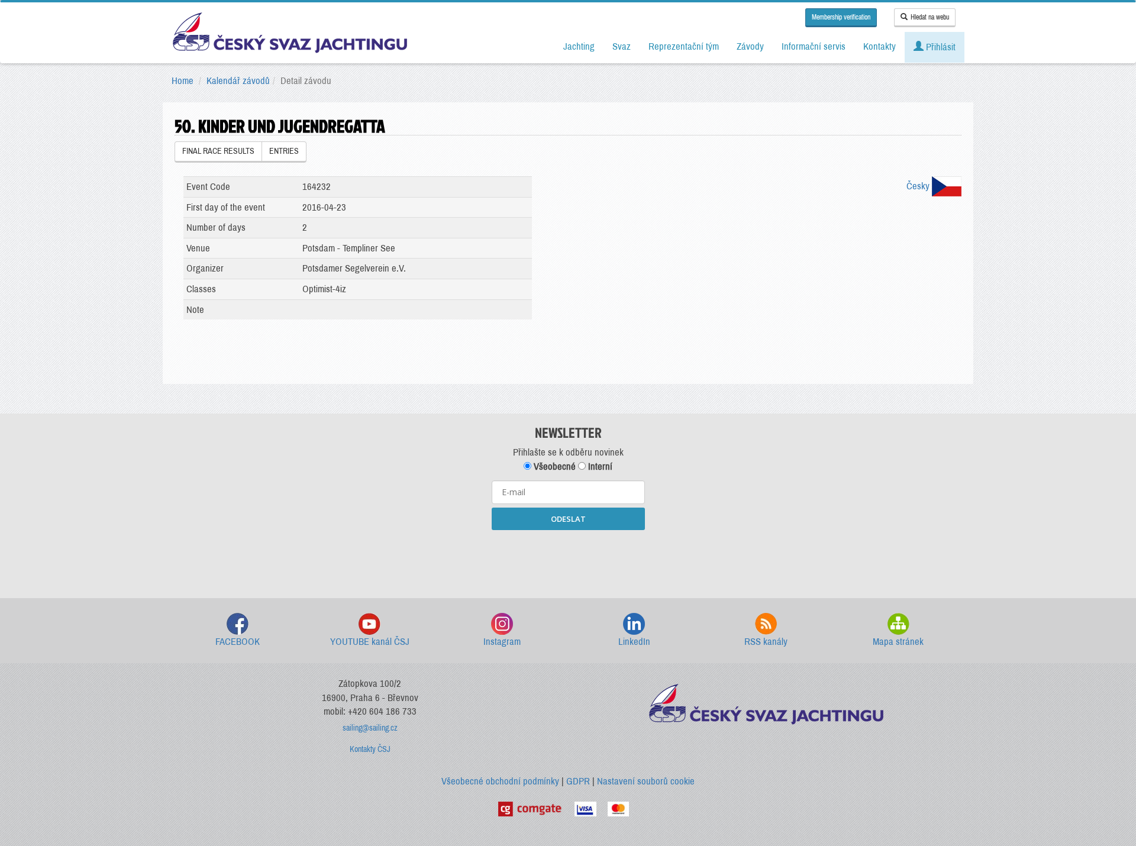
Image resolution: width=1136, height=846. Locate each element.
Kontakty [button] (879, 46)
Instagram (502, 642)
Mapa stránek (898, 642)
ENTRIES (284, 151)
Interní (599, 466)
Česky (919, 186)
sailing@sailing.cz (370, 728)
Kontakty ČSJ (370, 749)
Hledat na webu (930, 17)
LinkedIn (634, 642)
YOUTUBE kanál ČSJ (369, 642)
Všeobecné (553, 466)
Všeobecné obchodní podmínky (500, 781)
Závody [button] (750, 46)
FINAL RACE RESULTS (218, 151)
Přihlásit (940, 47)
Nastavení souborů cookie (646, 781)
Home (182, 81)
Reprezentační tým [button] (683, 46)
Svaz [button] (621, 46)
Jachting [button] (579, 46)
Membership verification (841, 17)
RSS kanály (766, 642)
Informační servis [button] (813, 46)
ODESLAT (568, 519)
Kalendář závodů (238, 81)
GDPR (578, 781)
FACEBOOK (237, 642)
